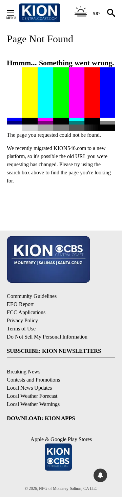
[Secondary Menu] (15, 13)
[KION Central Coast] (48, 12)
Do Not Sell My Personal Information (47, 337)
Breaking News (23, 371)
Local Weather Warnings (33, 404)
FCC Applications (26, 312)
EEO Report (20, 304)
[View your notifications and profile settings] (100, 475)
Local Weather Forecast (32, 396)
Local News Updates (29, 388)
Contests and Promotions (33, 380)
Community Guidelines (32, 296)
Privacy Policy (22, 320)
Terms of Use (21, 328)
